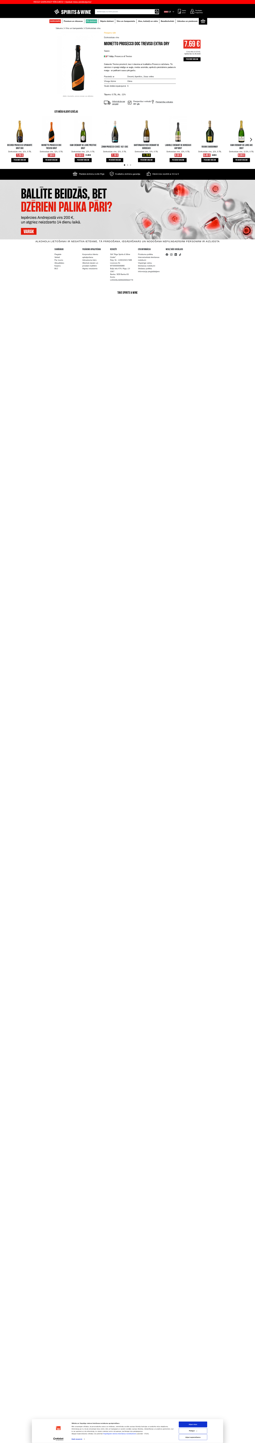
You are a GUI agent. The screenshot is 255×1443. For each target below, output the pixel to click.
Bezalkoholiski (167, 21)
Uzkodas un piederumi (187, 21)
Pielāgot (192, 1431)
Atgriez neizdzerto (89, 268)
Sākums (59, 28)
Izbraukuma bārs (89, 260)
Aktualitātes (59, 263)
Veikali (57, 257)
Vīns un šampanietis (126, 21)
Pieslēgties (198, 10)
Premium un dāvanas (73, 21)
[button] (169, 11)
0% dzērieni (91, 21)
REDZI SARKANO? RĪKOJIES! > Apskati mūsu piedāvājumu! (32, 2)
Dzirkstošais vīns (93, 28)
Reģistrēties (199, 12)
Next (252, 139)
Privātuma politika (145, 254)
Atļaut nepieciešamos (193, 1437)
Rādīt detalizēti (77, 1439)
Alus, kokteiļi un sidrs (148, 21)
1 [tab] (125, 165)
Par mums (58, 260)
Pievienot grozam (192, 59)
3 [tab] (130, 165)
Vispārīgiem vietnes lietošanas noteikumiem (119, 1433)
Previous (3, 139)
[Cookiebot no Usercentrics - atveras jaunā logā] (58, 1439)
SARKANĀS (55, 21)
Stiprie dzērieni (107, 21)
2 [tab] (128, 165)
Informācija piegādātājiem (149, 271)
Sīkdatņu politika (145, 268)
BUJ (56, 268)
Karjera (57, 266)
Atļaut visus (193, 1424)
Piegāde (57, 254)
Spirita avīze (184, 11)
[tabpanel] (20, 139)
